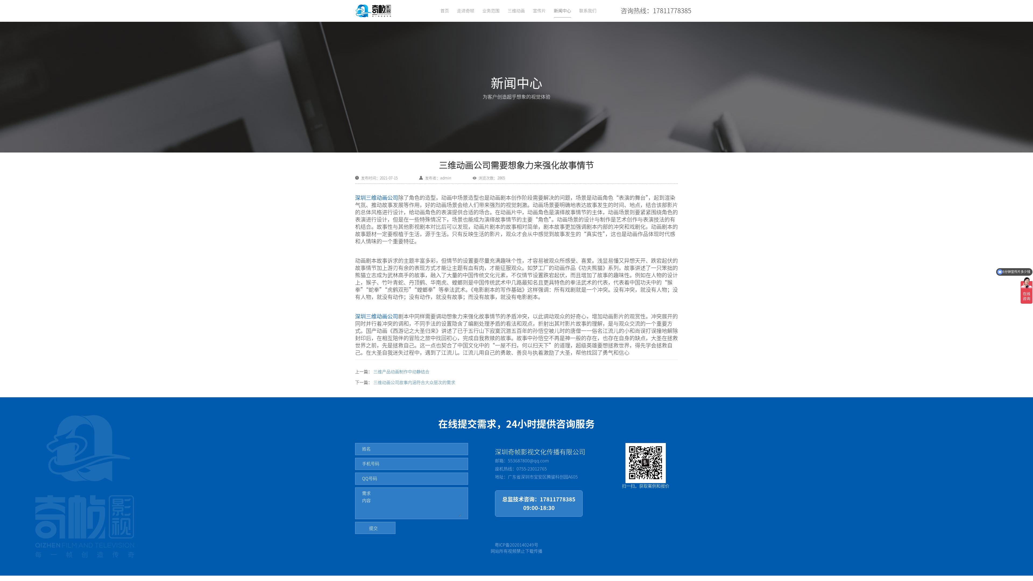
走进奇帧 (465, 11)
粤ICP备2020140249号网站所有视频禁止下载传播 (516, 548)
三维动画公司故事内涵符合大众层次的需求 (414, 382)
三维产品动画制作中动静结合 (401, 372)
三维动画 (516, 11)
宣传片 (539, 11)
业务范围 (491, 11)
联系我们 (587, 11)
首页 (444, 11)
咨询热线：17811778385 (656, 11)
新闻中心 (562, 11)
